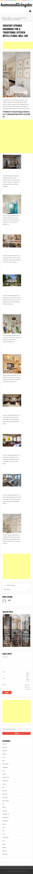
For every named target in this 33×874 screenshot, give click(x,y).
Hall (3, 787)
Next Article (7, 589)
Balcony (4, 744)
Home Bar (4, 790)
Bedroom (4, 754)
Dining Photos (5, 764)
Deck (3, 760)
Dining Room (5, 767)
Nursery (4, 824)
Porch (3, 834)
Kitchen (9, 18)
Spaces (4, 844)
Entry (3, 770)
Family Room (5, 780)
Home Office (5, 797)
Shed (3, 841)
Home (5, 18)
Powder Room (5, 837)
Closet (3, 757)
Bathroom (4, 750)
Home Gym (4, 794)
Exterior (4, 774)
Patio (3, 827)
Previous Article (11, 585)
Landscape (4, 810)
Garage (4, 784)
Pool (3, 830)
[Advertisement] (16, 136)
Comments (5, 657)
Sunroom (4, 851)
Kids (3, 804)
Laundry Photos (5, 814)
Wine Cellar (5, 854)
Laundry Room (5, 817)
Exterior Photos (5, 777)
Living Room (5, 820)
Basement (4, 747)
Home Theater (5, 800)
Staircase (4, 847)
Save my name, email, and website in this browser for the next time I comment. (28, 681)
